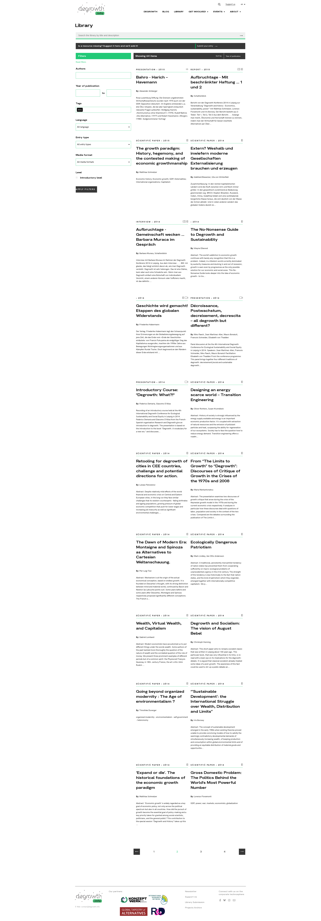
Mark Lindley (199, 556)
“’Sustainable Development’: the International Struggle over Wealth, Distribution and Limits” (215, 701)
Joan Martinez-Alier (214, 334)
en (242, 4)
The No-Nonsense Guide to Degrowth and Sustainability (214, 234)
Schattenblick (200, 96)
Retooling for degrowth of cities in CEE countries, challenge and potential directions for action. (161, 468)
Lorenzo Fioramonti (203, 796)
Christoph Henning (202, 642)
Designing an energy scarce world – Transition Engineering (216, 394)
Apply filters (85, 189)
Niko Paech (199, 334)
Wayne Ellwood (201, 248)
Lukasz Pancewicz (147, 485)
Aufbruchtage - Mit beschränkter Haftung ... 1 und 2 (216, 82)
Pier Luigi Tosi (145, 571)
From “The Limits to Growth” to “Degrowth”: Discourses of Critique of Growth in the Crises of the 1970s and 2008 (215, 471)
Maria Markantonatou (203, 490)
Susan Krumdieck (216, 409)
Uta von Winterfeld (220, 177)
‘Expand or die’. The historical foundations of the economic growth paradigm (160, 780)
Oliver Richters (200, 409)
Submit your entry (205, 46)
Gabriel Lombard (146, 637)
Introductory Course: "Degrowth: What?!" (157, 392)
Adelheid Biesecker (202, 177)
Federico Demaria (147, 404)
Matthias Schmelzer (148, 172)
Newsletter (190, 891)
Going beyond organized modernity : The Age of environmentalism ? (160, 696)
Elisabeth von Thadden (219, 337)
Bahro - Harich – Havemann (152, 80)
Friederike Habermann (149, 324)
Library (179, 11)
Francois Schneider (199, 337)
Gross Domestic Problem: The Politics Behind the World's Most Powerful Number (216, 780)
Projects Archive (193, 907)
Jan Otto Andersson (215, 556)
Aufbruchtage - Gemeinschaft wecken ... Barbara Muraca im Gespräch (160, 237)
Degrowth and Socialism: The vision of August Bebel (215, 628)
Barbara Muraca (146, 253)
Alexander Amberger (148, 91)
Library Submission (194, 902)
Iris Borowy (199, 720)
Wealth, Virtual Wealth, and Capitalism (158, 626)
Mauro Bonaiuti (230, 334)
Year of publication (233, 56)
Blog (165, 11)
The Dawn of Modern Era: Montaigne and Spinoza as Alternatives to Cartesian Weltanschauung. (161, 552)
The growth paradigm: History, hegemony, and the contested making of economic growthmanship (161, 156)
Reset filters (81, 62)
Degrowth (150, 11)
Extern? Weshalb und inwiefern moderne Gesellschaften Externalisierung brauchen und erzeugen (214, 158)
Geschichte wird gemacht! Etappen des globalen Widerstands (162, 310)
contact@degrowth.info (90, 907)
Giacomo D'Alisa (163, 404)
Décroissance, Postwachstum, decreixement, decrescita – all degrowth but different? (216, 315)
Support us (230, 4)
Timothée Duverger (147, 710)
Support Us (191, 897)
